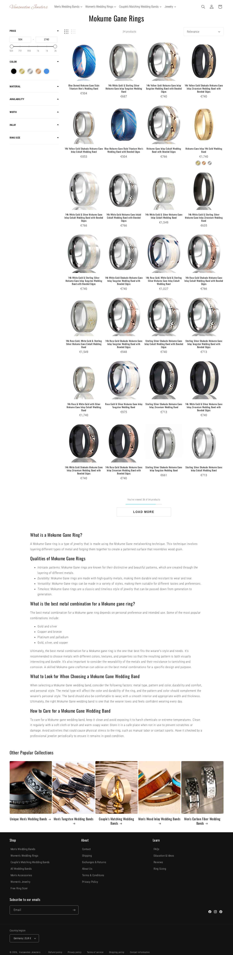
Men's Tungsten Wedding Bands (74, 819)
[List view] (73, 32)
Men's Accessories (21, 875)
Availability (17, 99)
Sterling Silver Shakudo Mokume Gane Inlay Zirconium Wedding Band (163, 406)
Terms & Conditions (93, 875)
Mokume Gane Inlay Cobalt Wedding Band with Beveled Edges (164, 150)
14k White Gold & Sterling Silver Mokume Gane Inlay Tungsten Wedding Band (124, 88)
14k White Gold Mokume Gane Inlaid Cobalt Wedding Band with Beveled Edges (123, 217)
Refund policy (55, 952)
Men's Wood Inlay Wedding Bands (159, 819)
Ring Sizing (160, 868)
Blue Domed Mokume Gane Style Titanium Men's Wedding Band (83, 87)
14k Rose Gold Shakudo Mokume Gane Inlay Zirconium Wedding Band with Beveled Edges (123, 470)
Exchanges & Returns (94, 862)
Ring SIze (15, 137)
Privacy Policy (90, 881)
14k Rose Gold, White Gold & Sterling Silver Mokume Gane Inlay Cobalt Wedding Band (164, 280)
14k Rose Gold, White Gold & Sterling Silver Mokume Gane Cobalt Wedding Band (84, 344)
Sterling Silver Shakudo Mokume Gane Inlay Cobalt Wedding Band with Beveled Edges (164, 344)
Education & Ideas (164, 855)
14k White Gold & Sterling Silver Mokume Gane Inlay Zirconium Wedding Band (204, 217)
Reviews (158, 862)
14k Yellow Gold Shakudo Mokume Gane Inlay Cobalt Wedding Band (84, 150)
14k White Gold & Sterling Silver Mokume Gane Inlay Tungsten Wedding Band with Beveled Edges (84, 280)
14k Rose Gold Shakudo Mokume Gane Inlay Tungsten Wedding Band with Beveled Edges (123, 344)
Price (13, 30)
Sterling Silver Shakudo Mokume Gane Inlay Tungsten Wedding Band (163, 469)
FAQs (157, 849)
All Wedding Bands (21, 868)
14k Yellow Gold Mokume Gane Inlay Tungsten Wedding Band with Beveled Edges (164, 88)
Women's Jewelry (20, 881)
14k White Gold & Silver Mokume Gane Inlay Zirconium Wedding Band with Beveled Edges (203, 407)
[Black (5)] (14, 71)
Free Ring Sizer (19, 888)
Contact (86, 849)
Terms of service (95, 952)
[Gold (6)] (22, 71)
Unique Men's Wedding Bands (28, 819)
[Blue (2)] (46, 71)
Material (15, 86)
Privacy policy (74, 952)
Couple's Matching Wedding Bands (116, 821)
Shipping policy (116, 952)
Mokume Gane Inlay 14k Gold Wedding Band (203, 150)
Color (13, 61)
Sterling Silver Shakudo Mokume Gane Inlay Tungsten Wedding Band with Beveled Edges (203, 344)
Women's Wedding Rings (24, 855)
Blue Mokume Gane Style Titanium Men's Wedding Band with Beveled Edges (123, 150)
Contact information (140, 952)
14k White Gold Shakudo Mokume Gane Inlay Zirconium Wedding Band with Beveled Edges (83, 470)
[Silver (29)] (30, 71)
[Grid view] (66, 32)
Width (13, 112)
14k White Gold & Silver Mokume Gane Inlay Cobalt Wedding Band (163, 216)
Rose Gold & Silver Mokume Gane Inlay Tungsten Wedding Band (124, 406)
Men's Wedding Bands (23, 849)
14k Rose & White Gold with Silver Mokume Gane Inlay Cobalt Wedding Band (84, 407)
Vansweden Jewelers (29, 952)
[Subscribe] (74, 909)
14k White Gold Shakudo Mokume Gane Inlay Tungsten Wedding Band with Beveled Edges (124, 280)
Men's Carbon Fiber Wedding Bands (202, 821)
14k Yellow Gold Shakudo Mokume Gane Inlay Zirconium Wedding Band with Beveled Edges (204, 88)
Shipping (87, 855)
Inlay (13, 124)
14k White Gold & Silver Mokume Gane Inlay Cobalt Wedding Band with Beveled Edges (83, 217)
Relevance (193, 31)
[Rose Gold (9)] (38, 71)
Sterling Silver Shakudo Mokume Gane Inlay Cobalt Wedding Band (203, 469)
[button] (203, 7)
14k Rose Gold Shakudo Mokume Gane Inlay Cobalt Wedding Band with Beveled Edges (203, 280)
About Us (87, 868)
